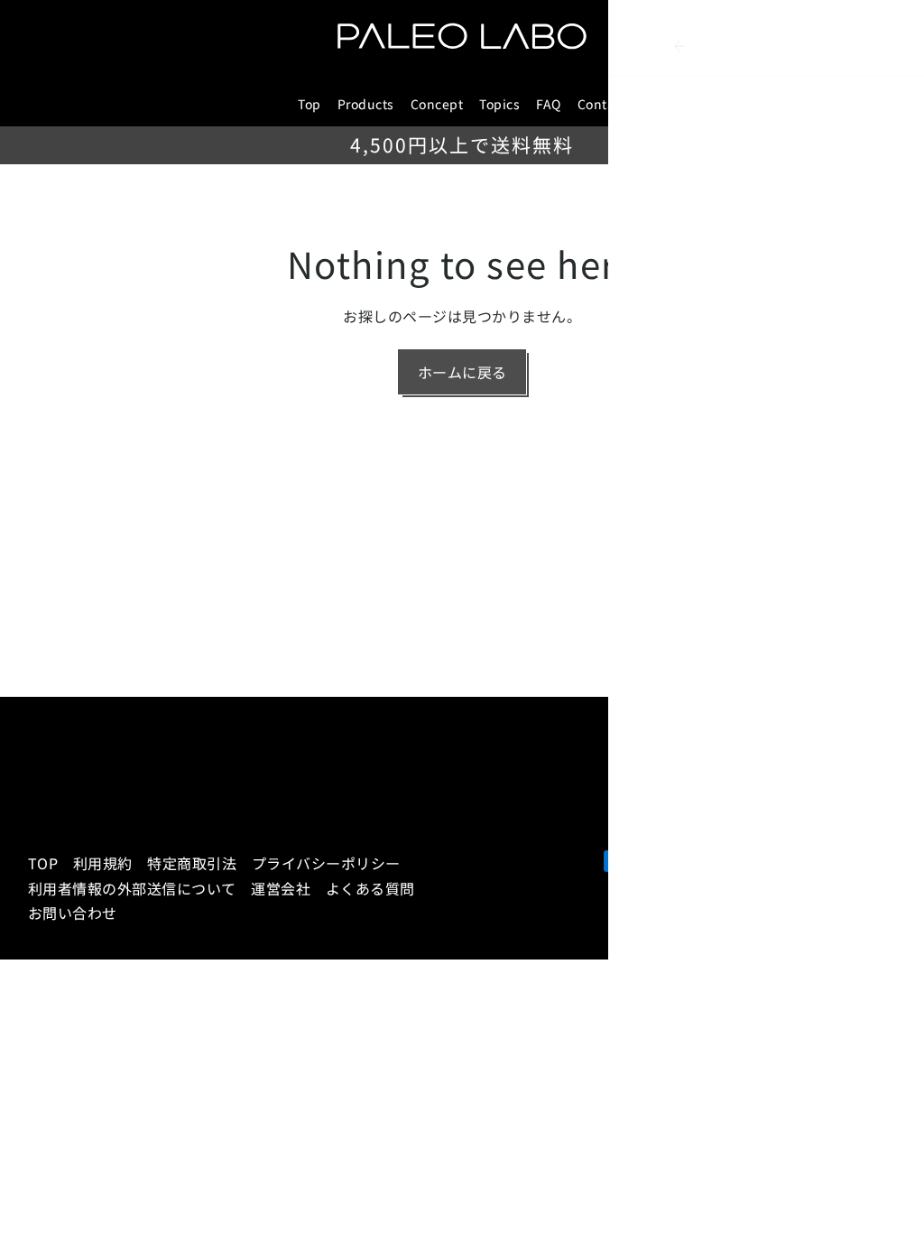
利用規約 (103, 863)
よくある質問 (370, 888)
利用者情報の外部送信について (132, 888)
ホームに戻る (462, 372)
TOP (43, 863)
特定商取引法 (191, 863)
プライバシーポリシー (326, 863)
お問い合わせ (72, 912)
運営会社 (280, 888)
